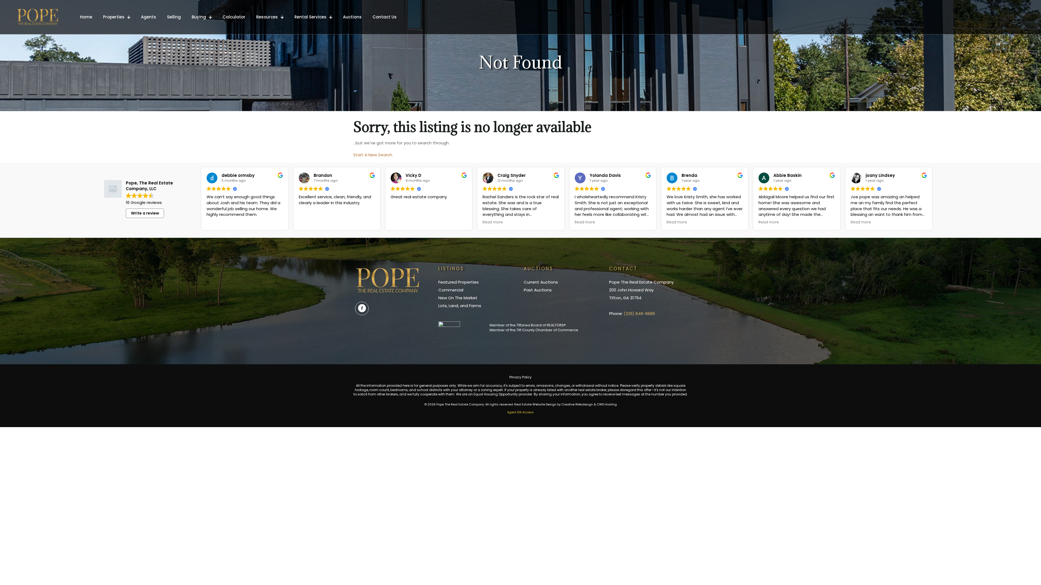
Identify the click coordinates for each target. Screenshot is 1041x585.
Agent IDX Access (520, 412)
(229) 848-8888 (639, 313)
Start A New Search (372, 155)
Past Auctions (538, 290)
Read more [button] (493, 222)
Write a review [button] (145, 213)
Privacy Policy (520, 377)
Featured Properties (458, 282)
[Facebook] (362, 308)
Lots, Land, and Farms (459, 305)
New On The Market (457, 298)
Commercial (450, 290)
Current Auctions (541, 282)
